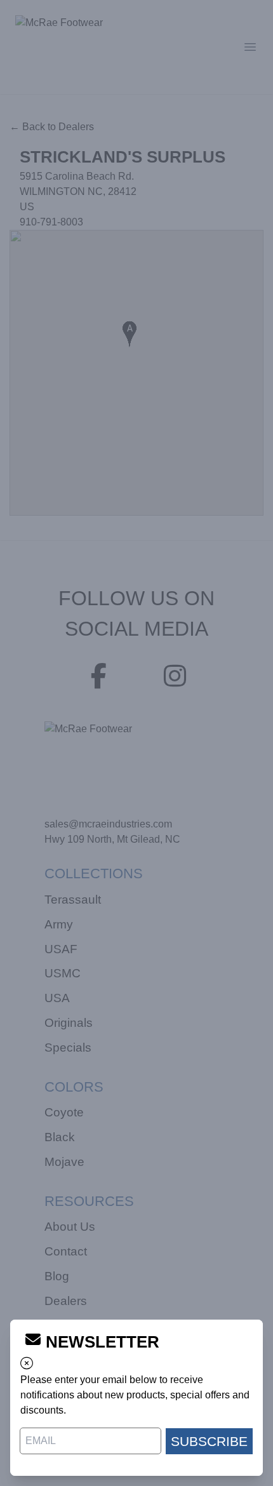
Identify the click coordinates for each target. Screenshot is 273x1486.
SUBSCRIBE (209, 1441)
